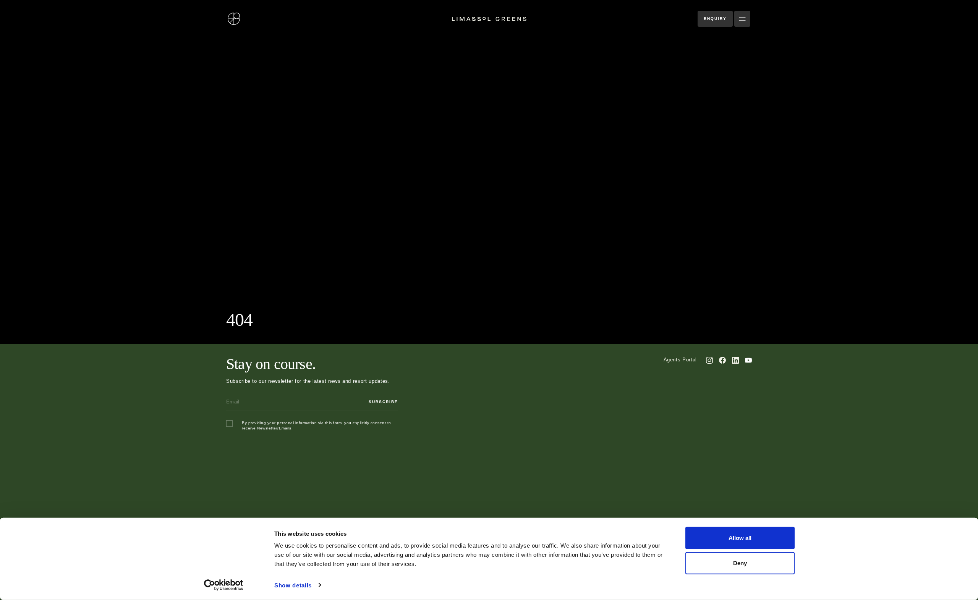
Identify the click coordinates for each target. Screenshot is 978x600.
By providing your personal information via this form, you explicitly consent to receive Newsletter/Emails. (316, 425)
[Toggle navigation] (742, 19)
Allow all (740, 538)
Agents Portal (680, 360)
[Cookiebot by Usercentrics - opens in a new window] (223, 585)
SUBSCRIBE (383, 402)
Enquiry (715, 18)
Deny (740, 562)
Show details (293, 585)
